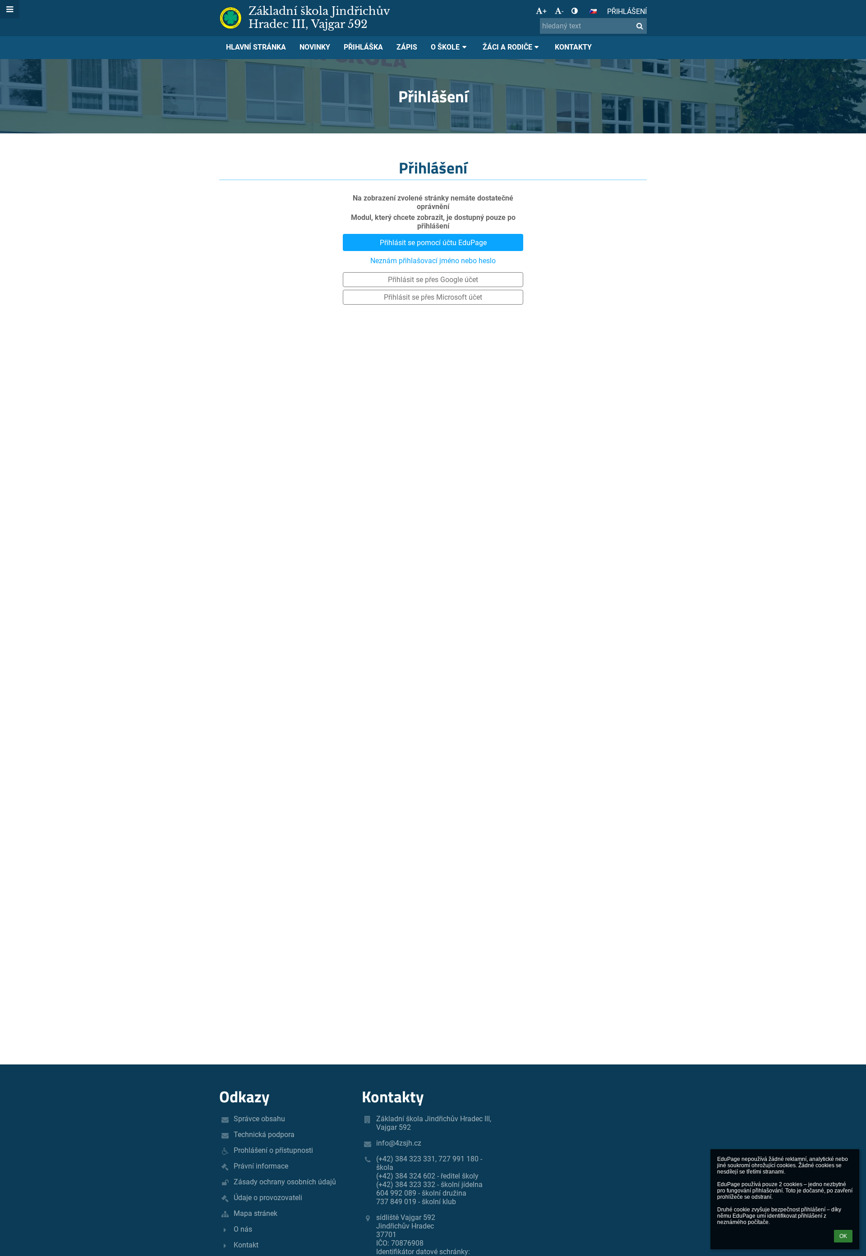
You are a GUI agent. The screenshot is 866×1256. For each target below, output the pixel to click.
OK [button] (843, 1236)
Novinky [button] (314, 47)
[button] (574, 11)
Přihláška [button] (363, 47)
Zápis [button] (406, 47)
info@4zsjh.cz (398, 1143)
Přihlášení (627, 11)
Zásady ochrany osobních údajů (285, 1182)
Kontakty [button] (573, 47)
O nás (243, 1229)
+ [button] (545, 11)
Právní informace (261, 1166)
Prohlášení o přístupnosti (273, 1150)
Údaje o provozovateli (268, 1197)
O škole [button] (445, 47)
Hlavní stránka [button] (256, 47)
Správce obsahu (259, 1118)
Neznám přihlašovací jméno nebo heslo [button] (433, 260)
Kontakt (246, 1245)
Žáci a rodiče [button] (507, 47)
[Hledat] (640, 26)
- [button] (562, 11)
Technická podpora (264, 1134)
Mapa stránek (255, 1213)
